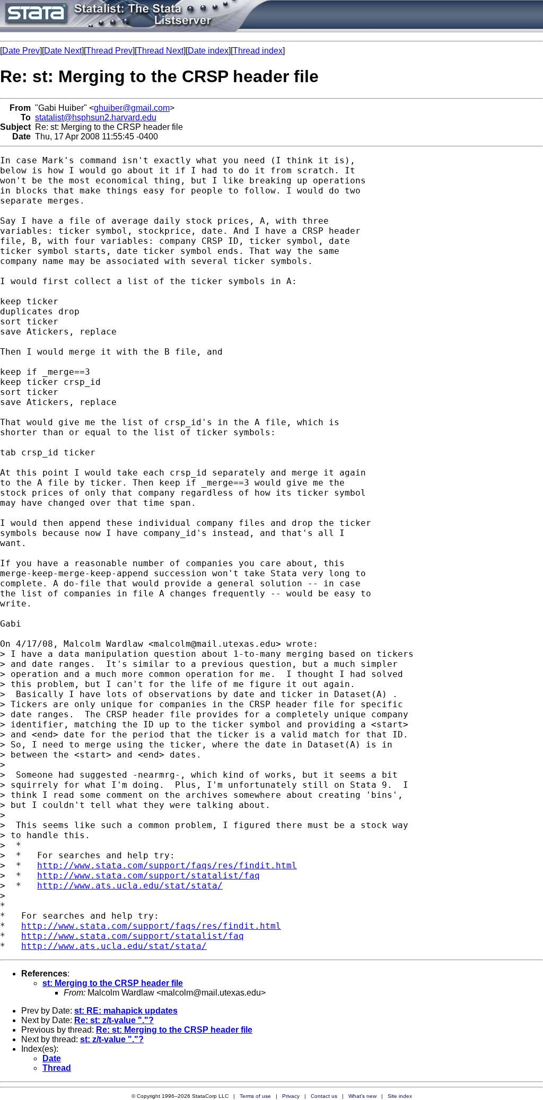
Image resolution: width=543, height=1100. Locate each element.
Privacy (291, 1096)
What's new (362, 1096)
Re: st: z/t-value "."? (114, 1020)
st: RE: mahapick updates (126, 1010)
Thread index (258, 50)
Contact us (324, 1096)
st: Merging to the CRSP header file (112, 983)
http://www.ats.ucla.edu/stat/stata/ (130, 886)
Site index (400, 1096)
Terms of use (255, 1096)
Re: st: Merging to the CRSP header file (174, 1029)
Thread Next (160, 50)
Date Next (63, 50)
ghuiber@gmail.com (132, 107)
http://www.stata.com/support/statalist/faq (148, 875)
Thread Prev (109, 50)
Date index (208, 50)
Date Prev (21, 50)
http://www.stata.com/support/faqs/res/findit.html (167, 865)
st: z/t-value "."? (112, 1039)
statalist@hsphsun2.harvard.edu (95, 117)
